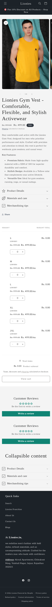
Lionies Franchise (13, 509)
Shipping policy (27, 601)
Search (8, 503)
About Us (9, 515)
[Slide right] (32, 94)
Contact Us (10, 521)
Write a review (26, 413)
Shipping (5, 129)
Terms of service (42, 597)
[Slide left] (20, 94)
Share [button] (7, 214)
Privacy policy (41, 593)
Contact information (26, 597)
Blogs (7, 527)
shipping (25, 372)
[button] (5, 3)
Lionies (14, 593)
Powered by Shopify (25, 593)
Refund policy (10, 597)
